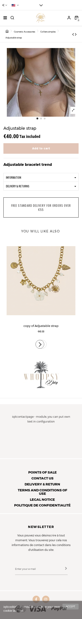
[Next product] (76, 34)
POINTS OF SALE (42, 472)
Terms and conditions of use (42, 491)
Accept (70, 606)
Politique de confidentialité (42, 505)
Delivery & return (42, 484)
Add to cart (41, 148)
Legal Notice (42, 499)
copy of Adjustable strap (41, 326)
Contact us (42, 478)
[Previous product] (73, 34)
